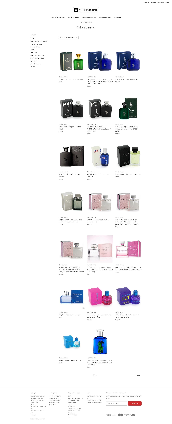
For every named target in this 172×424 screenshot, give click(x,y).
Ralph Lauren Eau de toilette (70, 360)
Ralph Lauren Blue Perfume (70, 315)
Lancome (33, 61)
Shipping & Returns (36, 400)
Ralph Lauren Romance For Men (128, 174)
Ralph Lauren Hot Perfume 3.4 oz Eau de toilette (127, 316)
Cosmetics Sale (105, 17)
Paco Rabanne (35, 64)
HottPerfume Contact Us (38, 406)
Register (161, 2)
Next (138, 376)
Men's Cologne (73, 17)
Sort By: (62, 37)
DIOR (32, 38)
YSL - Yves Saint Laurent (38, 41)
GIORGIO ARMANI (36, 44)
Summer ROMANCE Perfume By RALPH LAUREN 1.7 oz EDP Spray (128, 268)
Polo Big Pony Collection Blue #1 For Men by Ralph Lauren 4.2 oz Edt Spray (99, 362)
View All (33, 67)
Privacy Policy (34, 402)
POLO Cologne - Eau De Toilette (71, 79)
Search (146, 2)
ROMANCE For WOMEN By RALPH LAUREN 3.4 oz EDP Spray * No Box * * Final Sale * (126, 222)
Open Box (117, 17)
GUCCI (32, 50)
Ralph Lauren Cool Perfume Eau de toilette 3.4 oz (99, 316)
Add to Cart (100, 342)
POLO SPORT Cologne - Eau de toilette (99, 175)
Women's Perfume (58, 17)
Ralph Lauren (35, 47)
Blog (31, 413)
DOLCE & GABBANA (37, 58)
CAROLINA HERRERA (37, 55)
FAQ (31, 409)
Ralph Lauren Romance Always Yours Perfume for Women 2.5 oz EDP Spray (100, 269)
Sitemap (33, 415)
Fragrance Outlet (89, 17)
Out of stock (100, 61)
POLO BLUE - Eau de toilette (126, 79)
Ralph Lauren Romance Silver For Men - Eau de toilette (70, 221)
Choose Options (72, 61)
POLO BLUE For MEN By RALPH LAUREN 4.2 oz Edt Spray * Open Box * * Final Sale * (100, 81)
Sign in (153, 2)
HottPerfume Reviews (37, 396)
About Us (33, 404)
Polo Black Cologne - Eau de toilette (70, 128)
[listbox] (71, 37)
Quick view (70, 57)
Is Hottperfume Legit (37, 398)
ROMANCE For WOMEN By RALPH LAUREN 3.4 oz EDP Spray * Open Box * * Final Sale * (71, 269)
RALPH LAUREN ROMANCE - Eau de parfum (98, 221)
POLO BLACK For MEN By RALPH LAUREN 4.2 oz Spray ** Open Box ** (99, 129)
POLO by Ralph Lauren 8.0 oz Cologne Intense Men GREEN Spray (126, 129)
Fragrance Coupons (36, 411)
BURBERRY (34, 52)
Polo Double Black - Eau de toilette (69, 175)
